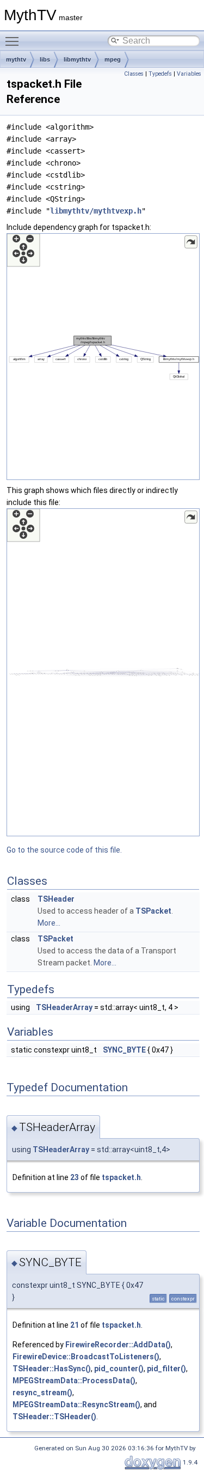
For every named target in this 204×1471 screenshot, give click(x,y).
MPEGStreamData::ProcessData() (74, 1380)
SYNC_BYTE (124, 1049)
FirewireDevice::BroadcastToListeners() (86, 1356)
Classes (134, 73)
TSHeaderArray (64, 1007)
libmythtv (77, 59)
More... (49, 923)
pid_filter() (166, 1368)
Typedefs (160, 73)
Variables (189, 73)
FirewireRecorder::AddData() (118, 1344)
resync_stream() (42, 1392)
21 (74, 1325)
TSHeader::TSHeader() (54, 1416)
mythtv (16, 59)
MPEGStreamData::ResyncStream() (76, 1404)
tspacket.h (121, 1177)
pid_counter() (119, 1368)
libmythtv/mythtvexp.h (95, 210)
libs (45, 59)
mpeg (112, 59)
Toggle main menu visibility (14, 41)
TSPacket (153, 911)
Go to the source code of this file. (64, 850)
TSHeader (56, 899)
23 (74, 1177)
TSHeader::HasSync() (52, 1368)
